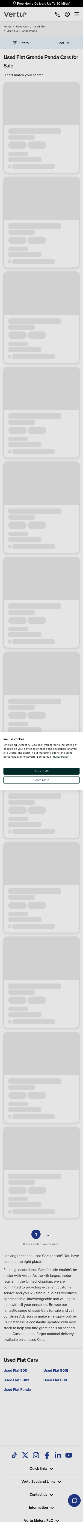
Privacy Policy (60, 757)
